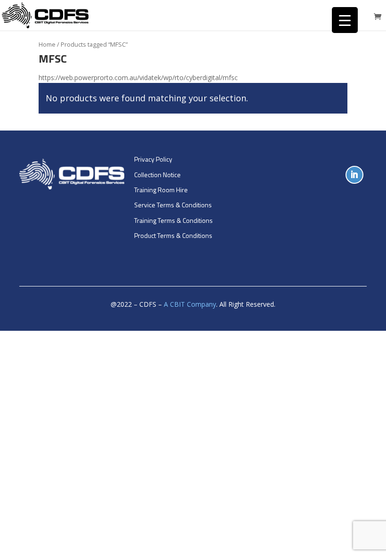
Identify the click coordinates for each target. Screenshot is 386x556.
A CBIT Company (190, 304)
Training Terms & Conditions (173, 220)
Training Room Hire (161, 190)
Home (47, 44)
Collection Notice (157, 175)
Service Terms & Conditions (173, 205)
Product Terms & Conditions (173, 235)
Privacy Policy (153, 159)
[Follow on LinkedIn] (354, 175)
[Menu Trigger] (345, 20)
